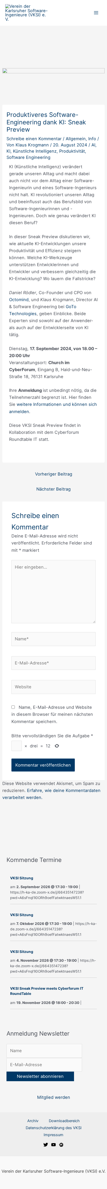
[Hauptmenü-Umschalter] (96, 13)
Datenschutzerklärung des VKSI (54, 1128)
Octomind (19, 299)
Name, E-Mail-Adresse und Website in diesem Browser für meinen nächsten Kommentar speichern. (52, 714)
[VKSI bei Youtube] (53, 1144)
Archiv (32, 1121)
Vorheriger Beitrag (53, 474)
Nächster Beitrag (53, 489)
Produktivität (72, 151)
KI (8, 151)
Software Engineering (28, 157)
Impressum (53, 1135)
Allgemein (76, 138)
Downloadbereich (64, 1121)
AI (93, 144)
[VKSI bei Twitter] (45, 1144)
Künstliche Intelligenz (35, 151)
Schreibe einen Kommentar (34, 138)
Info (92, 138)
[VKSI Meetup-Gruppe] (61, 1144)
